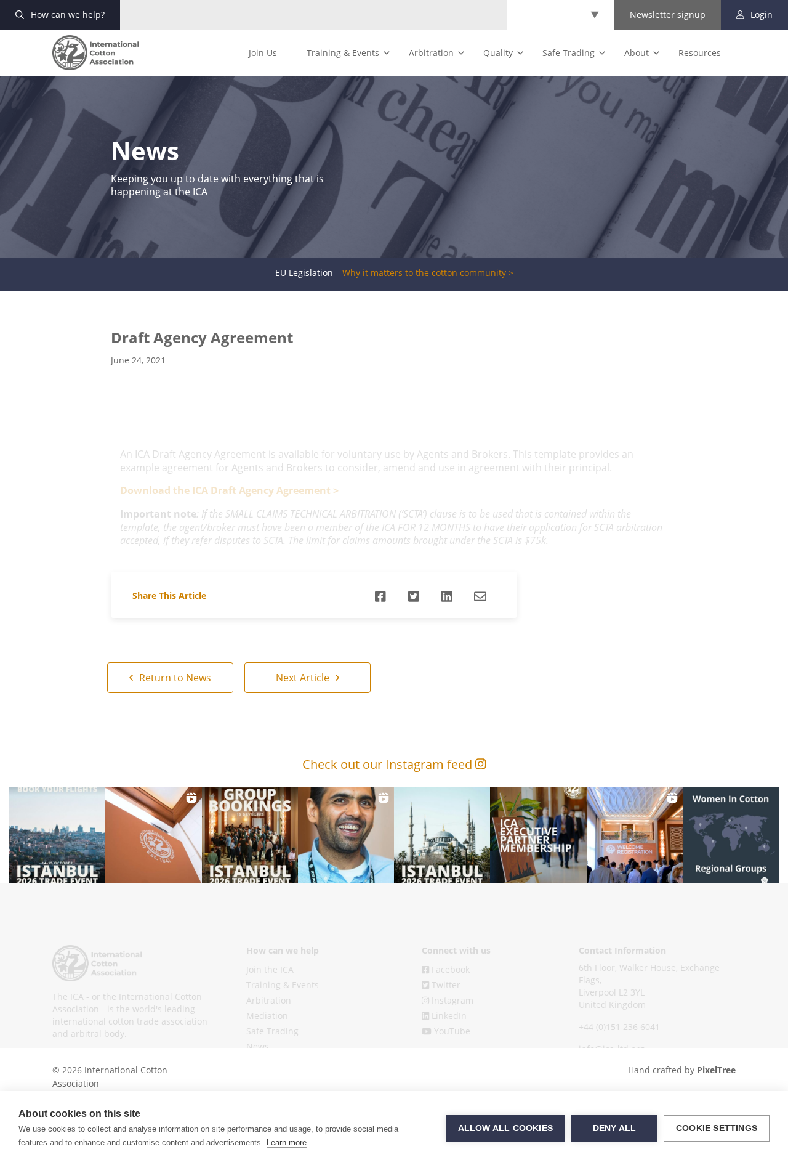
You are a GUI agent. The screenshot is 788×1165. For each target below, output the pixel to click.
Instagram (451, 1000)
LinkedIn (448, 1015)
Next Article (304, 677)
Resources (699, 53)
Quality (498, 53)
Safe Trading (568, 53)
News (257, 1046)
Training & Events (343, 53)
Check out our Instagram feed (388, 764)
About (636, 53)
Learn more (287, 1142)
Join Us (263, 53)
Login (760, 14)
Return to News (174, 677)
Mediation (267, 1015)
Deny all (615, 1128)
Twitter (444, 985)
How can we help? (66, 14)
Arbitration (431, 53)
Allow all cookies (505, 1128)
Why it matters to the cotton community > (427, 272)
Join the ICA (270, 969)
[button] (57, 835)
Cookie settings (716, 1128)
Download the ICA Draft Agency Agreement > (229, 490)
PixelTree (716, 1070)
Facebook (449, 969)
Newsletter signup (668, 14)
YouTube (451, 1031)
